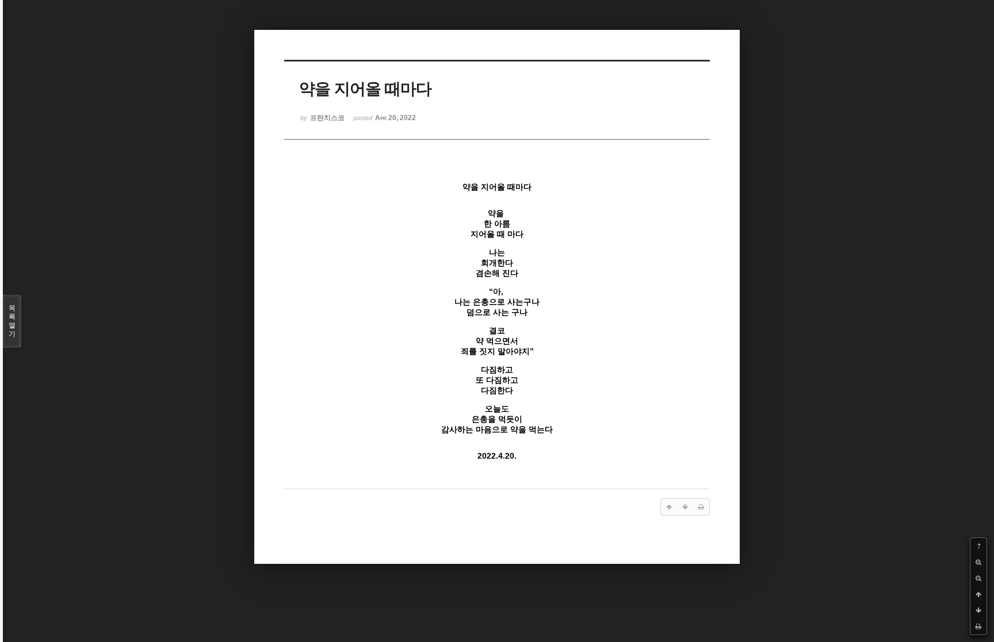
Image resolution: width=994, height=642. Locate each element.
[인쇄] (978, 626)
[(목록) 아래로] (978, 610)
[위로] (978, 594)
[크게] (978, 562)
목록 (12, 321)
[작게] (978, 578)
